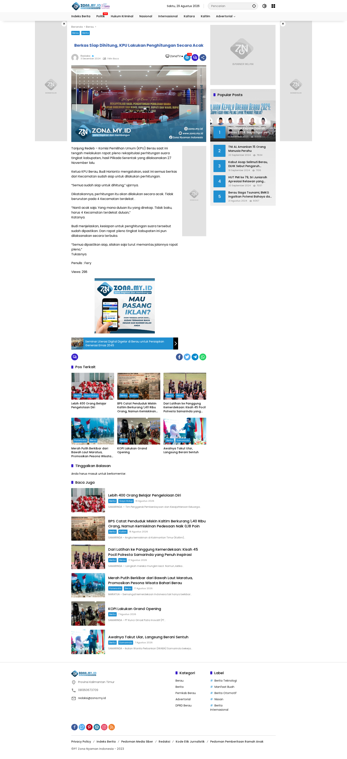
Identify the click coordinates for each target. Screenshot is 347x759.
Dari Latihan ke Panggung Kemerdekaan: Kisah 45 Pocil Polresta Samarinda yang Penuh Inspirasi (184, 407)
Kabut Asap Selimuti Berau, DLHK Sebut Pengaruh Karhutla (248, 164)
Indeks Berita (106, 742)
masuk (92, 474)
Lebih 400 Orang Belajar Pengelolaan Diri (88, 405)
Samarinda (183, 440)
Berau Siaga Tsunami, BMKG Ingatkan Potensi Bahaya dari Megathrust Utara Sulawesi (250, 195)
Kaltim (134, 395)
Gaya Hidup (91, 395)
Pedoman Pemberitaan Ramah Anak (236, 742)
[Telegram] (195, 357)
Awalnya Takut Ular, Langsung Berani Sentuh (181, 450)
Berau (75, 32)
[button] (254, 6)
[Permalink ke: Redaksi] (76, 57)
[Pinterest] (89, 727)
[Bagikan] (202, 57)
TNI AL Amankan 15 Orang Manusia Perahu (247, 149)
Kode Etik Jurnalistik (190, 742)
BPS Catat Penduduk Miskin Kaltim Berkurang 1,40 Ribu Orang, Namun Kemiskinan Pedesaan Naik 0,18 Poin (136, 407)
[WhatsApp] (202, 357)
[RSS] (111, 727)
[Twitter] (187, 357)
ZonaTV (175, 56)
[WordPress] (97, 727)
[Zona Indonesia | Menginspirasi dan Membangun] (91, 6)
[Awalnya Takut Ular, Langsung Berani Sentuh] (184, 431)
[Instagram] (104, 727)
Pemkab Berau (186, 693)
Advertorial (183, 699)
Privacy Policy (81, 742)
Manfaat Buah (224, 687)
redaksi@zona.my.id (92, 698)
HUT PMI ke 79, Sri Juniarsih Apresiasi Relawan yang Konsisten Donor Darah (247, 179)
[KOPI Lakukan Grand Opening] (138, 431)
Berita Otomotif (225, 693)
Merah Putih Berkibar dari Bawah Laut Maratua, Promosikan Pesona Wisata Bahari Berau (91, 452)
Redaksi (85, 56)
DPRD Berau (184, 705)
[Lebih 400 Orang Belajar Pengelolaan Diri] (92, 386)
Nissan (218, 699)
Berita (85, 32)
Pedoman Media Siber (137, 742)
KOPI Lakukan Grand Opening (132, 450)
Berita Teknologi (225, 681)
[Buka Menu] (273, 6)
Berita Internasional (219, 707)
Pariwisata (80, 440)
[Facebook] (179, 357)
